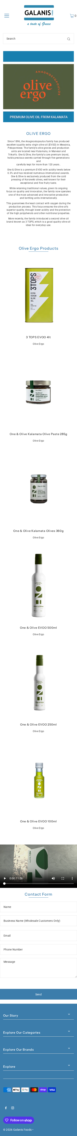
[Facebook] (6, 1108)
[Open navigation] (7, 16)
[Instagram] (12, 1108)
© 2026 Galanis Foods (17, 1129)
